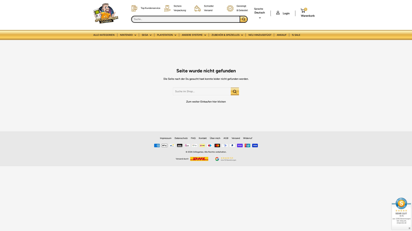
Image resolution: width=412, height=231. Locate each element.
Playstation (165, 35)
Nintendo (126, 35)
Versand (236, 138)
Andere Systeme (192, 35)
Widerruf (247, 138)
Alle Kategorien (104, 35)
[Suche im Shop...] (235, 91)
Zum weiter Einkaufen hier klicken (206, 101)
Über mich (215, 138)
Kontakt (203, 138)
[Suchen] (244, 19)
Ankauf (281, 35)
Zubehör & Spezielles (225, 35)
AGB (226, 138)
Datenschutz (181, 138)
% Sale (296, 35)
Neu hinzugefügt (259, 35)
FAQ (193, 138)
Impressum (165, 138)
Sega (145, 35)
